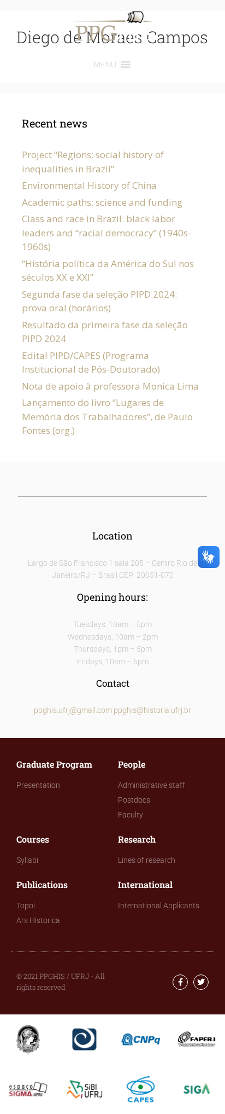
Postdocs (134, 800)
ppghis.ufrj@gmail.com (73, 710)
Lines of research (146, 860)
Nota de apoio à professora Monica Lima (110, 386)
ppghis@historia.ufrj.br (152, 710)
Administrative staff (151, 785)
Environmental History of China (89, 185)
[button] (104, 65)
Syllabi (27, 860)
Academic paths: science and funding (102, 202)
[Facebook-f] (180, 982)
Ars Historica (38, 920)
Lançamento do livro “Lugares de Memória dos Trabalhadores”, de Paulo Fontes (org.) (107, 416)
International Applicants (158, 905)
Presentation (38, 785)
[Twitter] (201, 982)
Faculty (130, 814)
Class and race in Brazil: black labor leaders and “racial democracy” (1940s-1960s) (106, 232)
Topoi (25, 905)
